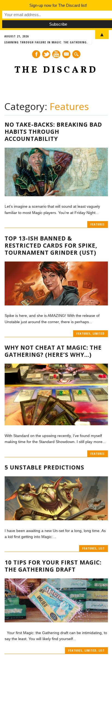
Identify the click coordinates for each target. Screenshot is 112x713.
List (102, 548)
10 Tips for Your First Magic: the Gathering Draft (53, 565)
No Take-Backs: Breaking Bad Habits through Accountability (53, 131)
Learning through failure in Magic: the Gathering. (46, 42)
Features (98, 224)
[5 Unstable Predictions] (56, 519)
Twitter (46, 54)
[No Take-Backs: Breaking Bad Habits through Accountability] (56, 195)
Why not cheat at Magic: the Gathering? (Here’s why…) (53, 351)
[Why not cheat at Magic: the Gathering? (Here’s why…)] (56, 424)
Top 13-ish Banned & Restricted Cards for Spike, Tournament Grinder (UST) (51, 245)
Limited (99, 333)
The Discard (56, 70)
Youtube (56, 54)
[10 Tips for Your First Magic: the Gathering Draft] (56, 621)
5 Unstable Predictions (44, 467)
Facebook (36, 54)
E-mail (66, 54)
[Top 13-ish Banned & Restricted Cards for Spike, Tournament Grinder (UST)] (56, 304)
